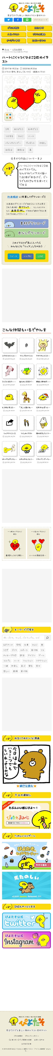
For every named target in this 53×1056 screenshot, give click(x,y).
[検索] (47, 637)
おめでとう (33, 129)
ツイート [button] (13, 256)
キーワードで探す (24, 629)
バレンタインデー (13, 143)
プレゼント (30, 143)
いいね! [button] (27, 256)
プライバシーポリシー (32, 1036)
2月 (7, 129)
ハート (31, 136)
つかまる (9, 136)
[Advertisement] (26, 295)
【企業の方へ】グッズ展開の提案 (20, 1040)
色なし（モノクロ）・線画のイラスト (31, 72)
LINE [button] (40, 256)
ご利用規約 (18, 1036)
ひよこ (21, 136)
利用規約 (12, 197)
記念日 (9, 150)
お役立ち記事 (26, 1044)
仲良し (42, 143)
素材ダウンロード (32, 223)
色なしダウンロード (31, 233)
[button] (8, 20)
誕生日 (20, 150)
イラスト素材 (10, 72)
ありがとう (18, 129)
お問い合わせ (39, 1040)
